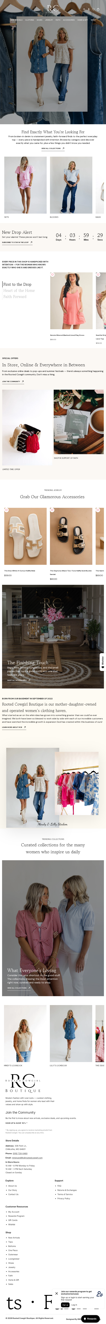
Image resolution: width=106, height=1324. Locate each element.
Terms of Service (65, 1194)
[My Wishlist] (93, 9)
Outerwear (13, 1254)
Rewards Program (16, 1216)
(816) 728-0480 (20, 1153)
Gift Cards (12, 1220)
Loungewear (13, 1259)
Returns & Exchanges (67, 1190)
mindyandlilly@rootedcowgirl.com (27, 1158)
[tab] (23, 284)
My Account (13, 1212)
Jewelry (11, 1267)
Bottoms (12, 1246)
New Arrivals (14, 1237)
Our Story (12, 1190)
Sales (10, 1284)
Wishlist (11, 1224)
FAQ (59, 1186)
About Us (12, 1186)
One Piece (13, 1250)
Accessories (13, 1271)
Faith (10, 1275)
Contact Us (13, 1194)
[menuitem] (93, 20)
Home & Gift (13, 1280)
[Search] (84, 9)
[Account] (88, 9)
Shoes (11, 1263)
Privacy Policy (63, 1198)
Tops (10, 1242)
